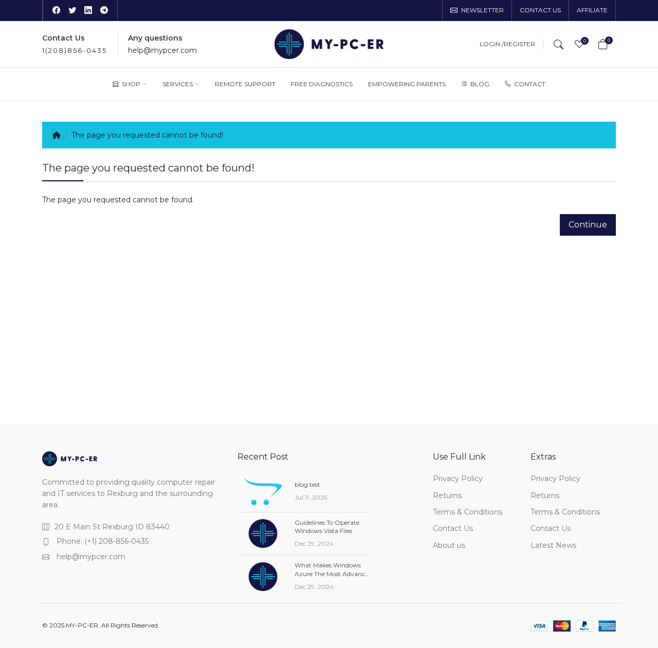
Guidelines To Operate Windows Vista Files (327, 527)
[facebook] (56, 11)
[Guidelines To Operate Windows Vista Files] (262, 533)
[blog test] (262, 491)
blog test (307, 484)
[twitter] (72, 11)
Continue (588, 225)
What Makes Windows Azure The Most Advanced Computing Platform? (333, 573)
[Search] (559, 44)
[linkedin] (88, 11)
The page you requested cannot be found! (147, 135)
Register (519, 44)
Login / (492, 44)
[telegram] (104, 11)
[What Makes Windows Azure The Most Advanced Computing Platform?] (262, 576)
